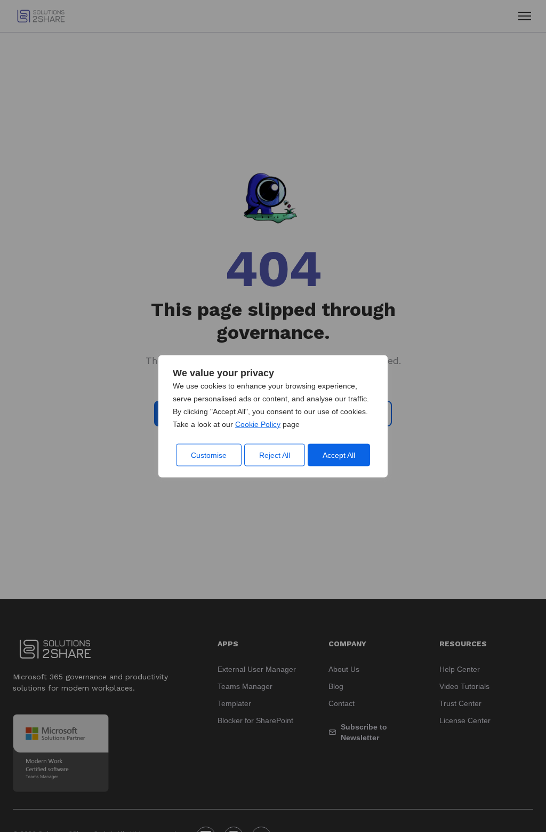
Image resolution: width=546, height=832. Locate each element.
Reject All (274, 454)
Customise (209, 454)
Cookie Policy (257, 423)
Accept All (339, 454)
